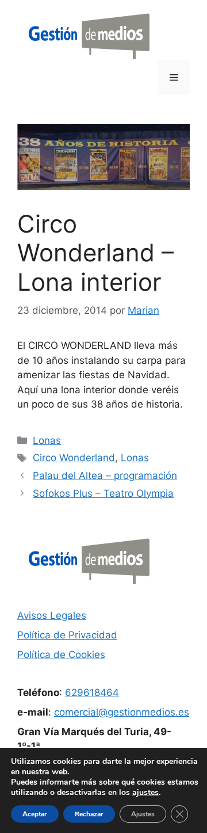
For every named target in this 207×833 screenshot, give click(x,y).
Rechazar (89, 814)
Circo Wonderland (74, 457)
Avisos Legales (51, 615)
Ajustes (143, 814)
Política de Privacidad (67, 635)
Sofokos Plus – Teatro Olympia (103, 493)
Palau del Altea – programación (105, 475)
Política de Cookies (61, 654)
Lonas (47, 440)
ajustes (145, 793)
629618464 (92, 692)
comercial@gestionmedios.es (121, 712)
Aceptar (34, 814)
